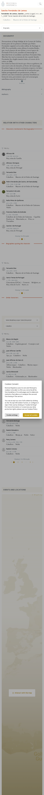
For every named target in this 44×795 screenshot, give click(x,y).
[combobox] (22, 28)
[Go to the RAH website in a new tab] (3, 3)
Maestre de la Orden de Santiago (25, 20)
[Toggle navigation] (40, 4)
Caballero (6, 20)
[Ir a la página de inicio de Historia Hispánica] (11, 3)
